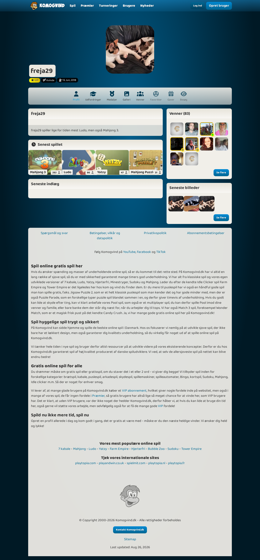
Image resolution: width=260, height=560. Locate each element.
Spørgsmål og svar (54, 233)
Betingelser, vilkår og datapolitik (105, 235)
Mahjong (79, 449)
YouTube (129, 252)
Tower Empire (191, 449)
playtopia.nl (156, 463)
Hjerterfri (138, 449)
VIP (160, 406)
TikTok (161, 252)
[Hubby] (176, 143)
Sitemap (130, 539)
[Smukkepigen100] (206, 143)
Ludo (92, 449)
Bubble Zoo (156, 449)
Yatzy (103, 449)
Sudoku (173, 449)
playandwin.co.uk (111, 463)
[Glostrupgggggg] (191, 158)
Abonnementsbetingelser (205, 233)
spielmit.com (136, 463)
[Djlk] (206, 129)
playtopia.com (85, 463)
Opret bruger (219, 5)
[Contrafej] (176, 129)
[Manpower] (191, 143)
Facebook (144, 252)
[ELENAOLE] (221, 129)
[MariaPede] (176, 158)
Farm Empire (119, 449)
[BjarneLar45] (221, 143)
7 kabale (64, 449)
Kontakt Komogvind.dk (130, 529)
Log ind (197, 5)
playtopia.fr (176, 463)
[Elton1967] (191, 129)
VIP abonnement (134, 390)
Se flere (221, 172)
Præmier (98, 395)
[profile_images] (176, 203)
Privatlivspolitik (155, 233)
